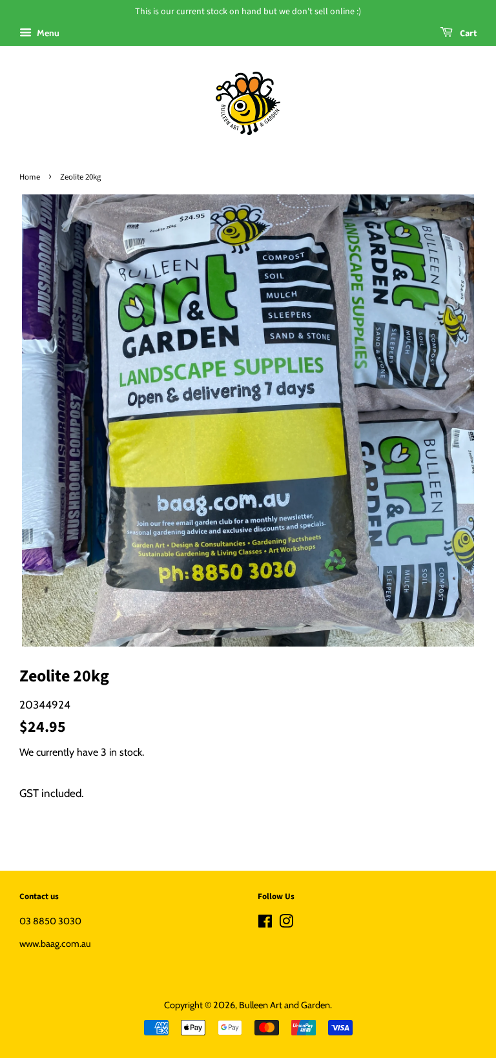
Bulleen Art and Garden (284, 1005)
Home (29, 177)
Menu (47, 33)
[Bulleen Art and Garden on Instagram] (286, 923)
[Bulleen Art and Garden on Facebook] (265, 923)
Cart (467, 33)
